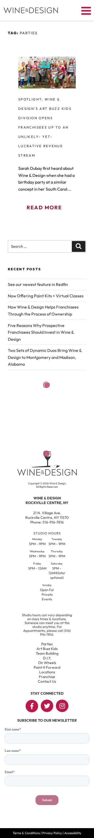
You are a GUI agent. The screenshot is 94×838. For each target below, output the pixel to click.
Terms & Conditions (26, 833)
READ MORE (44, 207)
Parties (47, 644)
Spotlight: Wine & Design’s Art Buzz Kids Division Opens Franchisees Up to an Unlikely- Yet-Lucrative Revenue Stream (45, 127)
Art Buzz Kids (47, 648)
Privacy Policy (52, 833)
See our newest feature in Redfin (38, 284)
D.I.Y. (47, 658)
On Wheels (47, 662)
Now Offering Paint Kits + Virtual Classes (46, 295)
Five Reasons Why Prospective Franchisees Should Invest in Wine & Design (41, 332)
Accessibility (72, 833)
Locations (47, 672)
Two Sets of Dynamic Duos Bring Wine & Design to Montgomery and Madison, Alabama (45, 357)
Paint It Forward (47, 667)
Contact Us (47, 681)
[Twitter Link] (47, 706)
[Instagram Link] (62, 706)
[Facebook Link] (32, 706)
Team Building (47, 653)
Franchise (47, 676)
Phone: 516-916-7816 (47, 522)
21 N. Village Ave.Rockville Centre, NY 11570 (47, 515)
